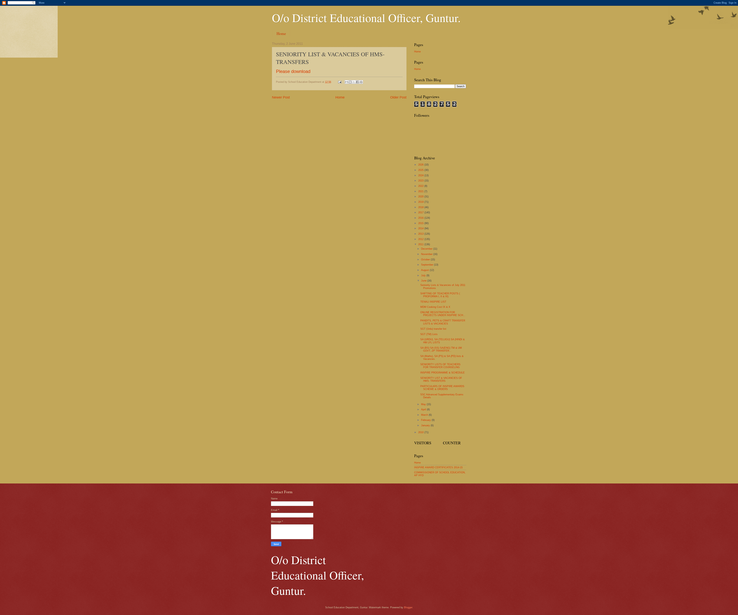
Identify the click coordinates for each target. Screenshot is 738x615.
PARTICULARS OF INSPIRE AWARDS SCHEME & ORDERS (442, 388)
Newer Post (281, 97)
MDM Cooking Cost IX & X (435, 306)
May (424, 404)
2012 (421, 239)
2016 (421, 217)
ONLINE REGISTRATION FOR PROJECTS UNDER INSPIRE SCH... (442, 314)
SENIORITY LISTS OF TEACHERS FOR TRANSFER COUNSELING (440, 366)
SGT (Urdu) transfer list (433, 328)
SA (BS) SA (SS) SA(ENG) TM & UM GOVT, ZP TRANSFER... (441, 349)
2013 (421, 233)
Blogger (408, 607)
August (425, 270)
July (423, 275)
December (427, 248)
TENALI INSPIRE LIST (433, 301)
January (426, 425)
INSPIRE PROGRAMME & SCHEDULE (442, 372)
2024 (421, 175)
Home (281, 33)
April (424, 409)
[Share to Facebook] (357, 82)
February (426, 420)
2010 (421, 432)
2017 (421, 212)
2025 (421, 170)
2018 (421, 207)
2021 (421, 191)
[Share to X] (354, 82)
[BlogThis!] (350, 82)
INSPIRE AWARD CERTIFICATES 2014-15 (438, 467)
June (424, 280)
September (427, 264)
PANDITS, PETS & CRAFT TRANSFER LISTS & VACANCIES (442, 322)
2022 (421, 186)
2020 (421, 196)
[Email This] (346, 82)
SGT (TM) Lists (429, 334)
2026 (421, 164)
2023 (421, 180)
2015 (421, 223)
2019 (421, 201)
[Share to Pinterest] (361, 82)
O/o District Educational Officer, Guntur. (366, 17)
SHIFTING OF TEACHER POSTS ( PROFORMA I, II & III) (440, 295)
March (425, 414)
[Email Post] (339, 81)
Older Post (398, 97)
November (427, 254)
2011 (421, 244)
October (426, 259)
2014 (421, 228)
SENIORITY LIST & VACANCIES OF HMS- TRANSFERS (441, 379)
